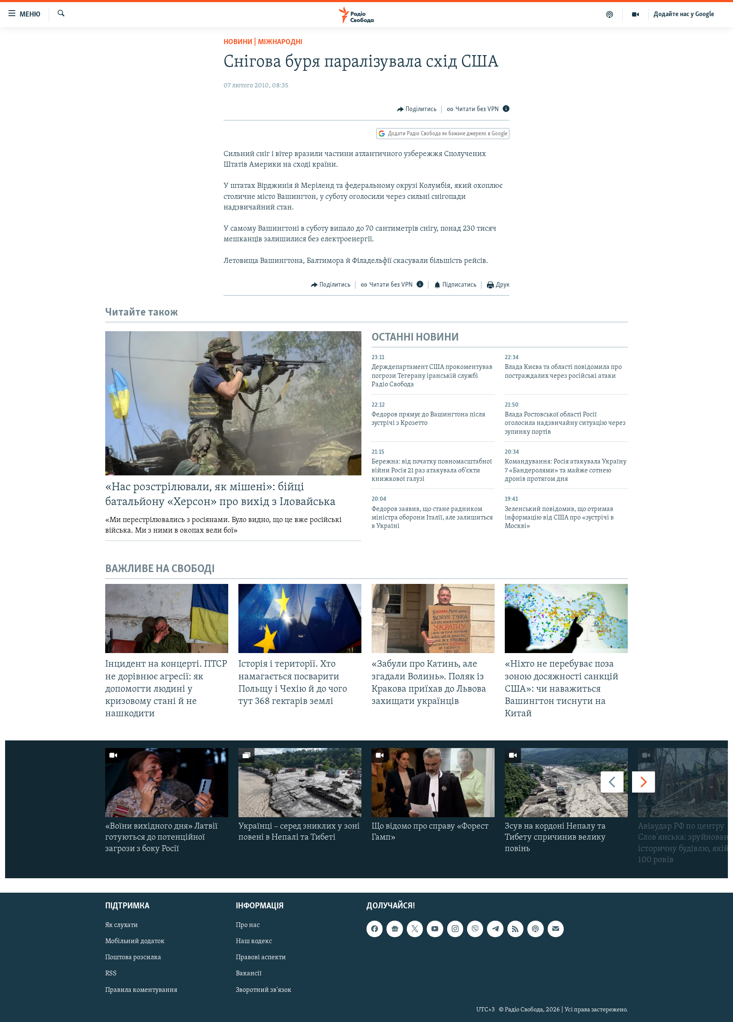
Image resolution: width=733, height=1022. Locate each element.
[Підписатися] (556, 929)
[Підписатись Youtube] (435, 929)
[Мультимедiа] (636, 14)
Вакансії (249, 974)
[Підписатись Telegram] (495, 929)
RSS (111, 974)
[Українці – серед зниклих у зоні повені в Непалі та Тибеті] (299, 782)
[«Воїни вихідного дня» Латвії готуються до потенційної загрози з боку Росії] (166, 782)
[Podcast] (535, 929)
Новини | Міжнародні (263, 42)
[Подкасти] (610, 14)
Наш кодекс (254, 941)
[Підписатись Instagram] (455, 929)
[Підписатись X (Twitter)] (415, 929)
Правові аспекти (261, 957)
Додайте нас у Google (684, 14)
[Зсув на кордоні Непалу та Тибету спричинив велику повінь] (566, 782)
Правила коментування (141, 990)
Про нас (248, 925)
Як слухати (121, 925)
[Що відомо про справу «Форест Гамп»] (433, 782)
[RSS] (515, 929)
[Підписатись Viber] (475, 929)
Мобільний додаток (135, 941)
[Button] (417, 109)
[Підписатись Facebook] (374, 929)
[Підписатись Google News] (394, 929)
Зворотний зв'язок (263, 990)
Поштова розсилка (133, 957)
